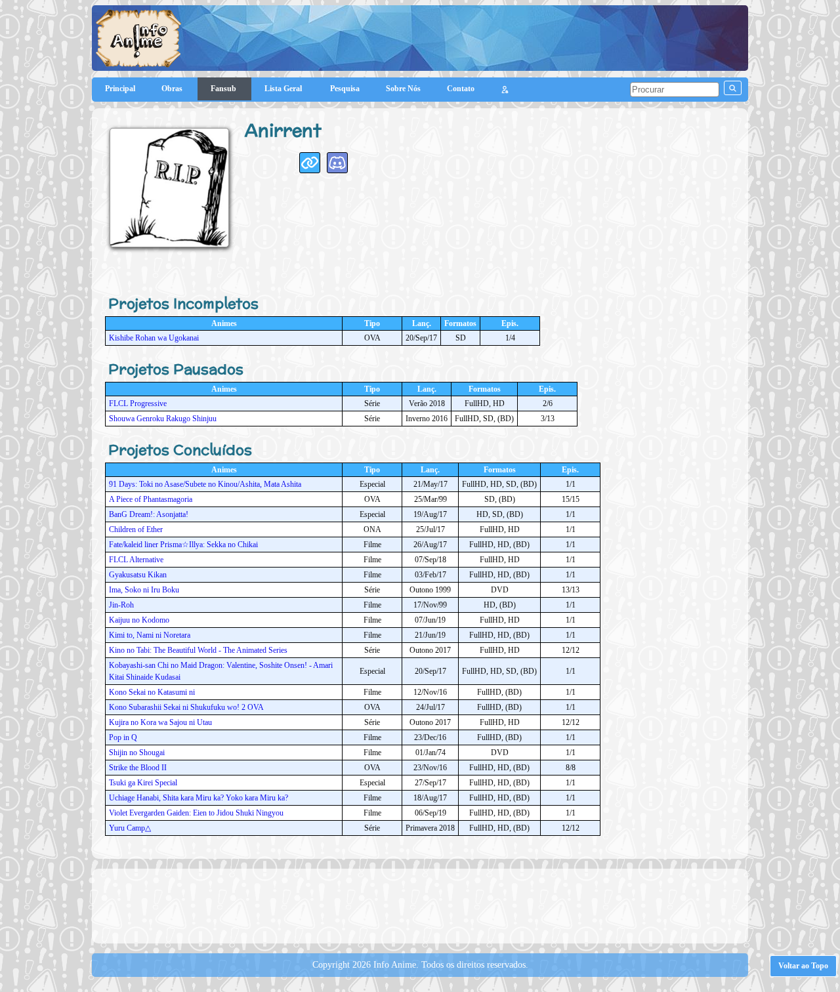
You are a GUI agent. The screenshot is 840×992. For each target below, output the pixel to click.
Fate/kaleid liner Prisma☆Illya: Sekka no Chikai (183, 544)
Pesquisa (345, 88)
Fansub (224, 88)
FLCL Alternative (136, 559)
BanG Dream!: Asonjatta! (148, 514)
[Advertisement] (420, 904)
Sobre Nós (403, 88)
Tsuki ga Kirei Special (143, 782)
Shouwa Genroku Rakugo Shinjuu (163, 418)
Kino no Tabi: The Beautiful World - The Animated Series (198, 650)
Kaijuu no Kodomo (139, 620)
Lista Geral (284, 88)
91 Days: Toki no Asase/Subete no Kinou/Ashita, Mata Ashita (205, 484)
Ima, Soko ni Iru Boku (144, 589)
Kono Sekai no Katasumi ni (152, 692)
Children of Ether (136, 529)
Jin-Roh (121, 605)
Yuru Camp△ (130, 828)
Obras (172, 88)
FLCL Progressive (138, 403)
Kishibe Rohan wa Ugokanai (154, 337)
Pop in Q (123, 737)
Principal (120, 88)
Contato (460, 88)
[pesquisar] (733, 88)
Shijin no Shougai (137, 752)
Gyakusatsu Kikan (138, 574)
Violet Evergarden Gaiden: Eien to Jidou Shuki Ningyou (196, 812)
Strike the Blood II (138, 767)
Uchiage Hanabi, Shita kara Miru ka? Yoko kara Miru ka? (198, 797)
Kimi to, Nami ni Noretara (149, 635)
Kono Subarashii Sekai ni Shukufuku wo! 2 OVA (186, 707)
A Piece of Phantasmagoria (150, 499)
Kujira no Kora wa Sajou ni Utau (160, 722)
